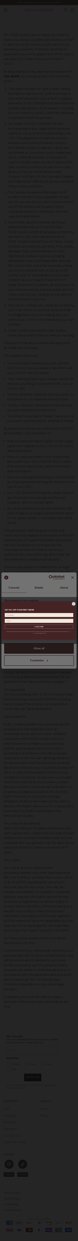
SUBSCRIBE (38, 627)
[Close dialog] (73, 603)
